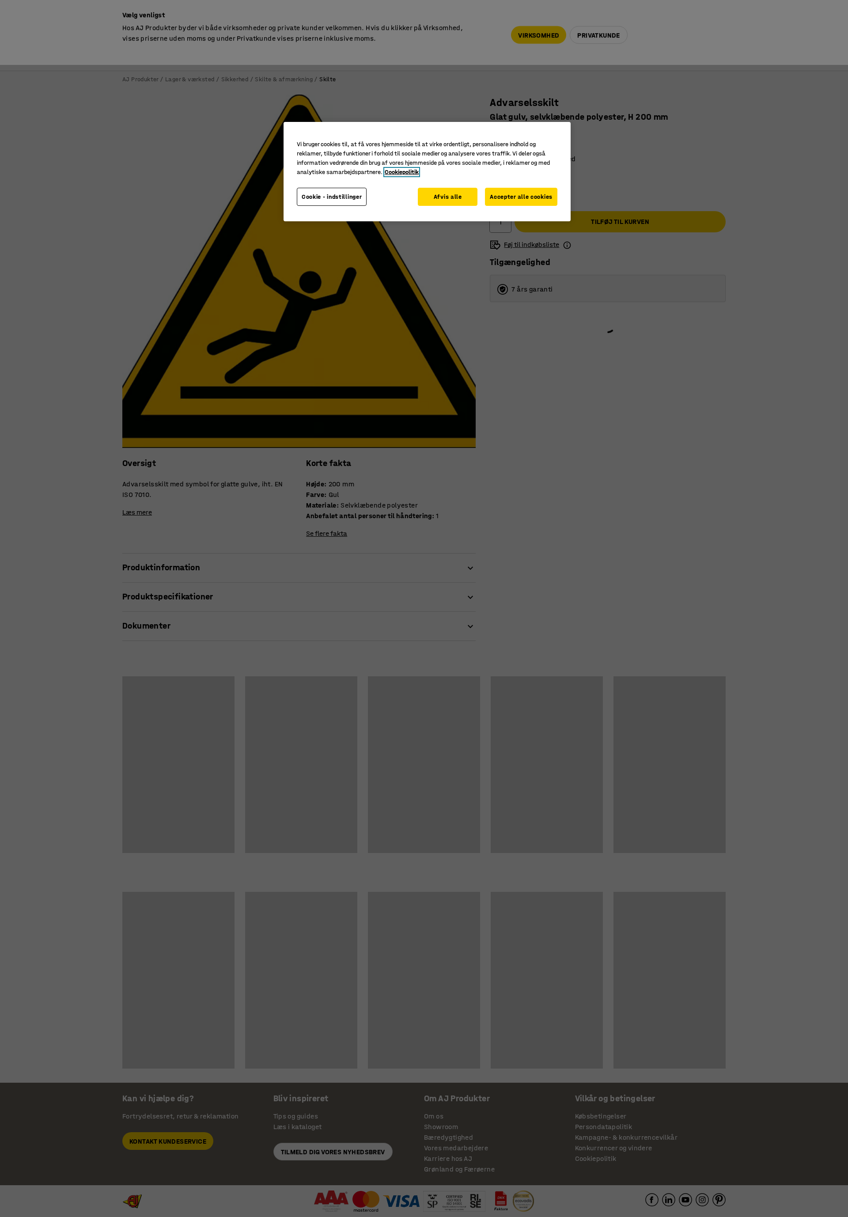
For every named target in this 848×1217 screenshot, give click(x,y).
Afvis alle (448, 197)
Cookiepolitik (402, 172)
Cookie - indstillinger (332, 197)
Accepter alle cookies (521, 197)
